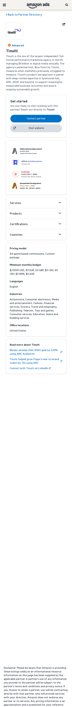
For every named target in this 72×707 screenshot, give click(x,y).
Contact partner (36, 118)
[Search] (67, 5)
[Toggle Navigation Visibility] (4, 5)
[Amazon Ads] (35, 5)
